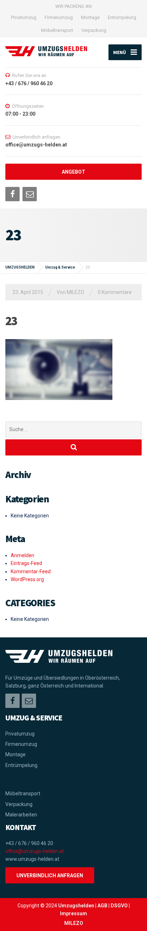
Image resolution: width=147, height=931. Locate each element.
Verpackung (93, 30)
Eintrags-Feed (26, 563)
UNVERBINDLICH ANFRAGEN (49, 875)
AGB (102, 905)
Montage (90, 17)
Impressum (73, 913)
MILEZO (73, 923)
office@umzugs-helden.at (34, 851)
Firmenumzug (59, 17)
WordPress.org (27, 579)
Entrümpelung (122, 17)
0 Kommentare (115, 292)
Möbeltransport (57, 30)
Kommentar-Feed (31, 571)
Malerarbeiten (21, 814)
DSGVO (119, 905)
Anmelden (22, 555)
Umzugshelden (76, 905)
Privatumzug (23, 17)
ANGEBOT (73, 172)
